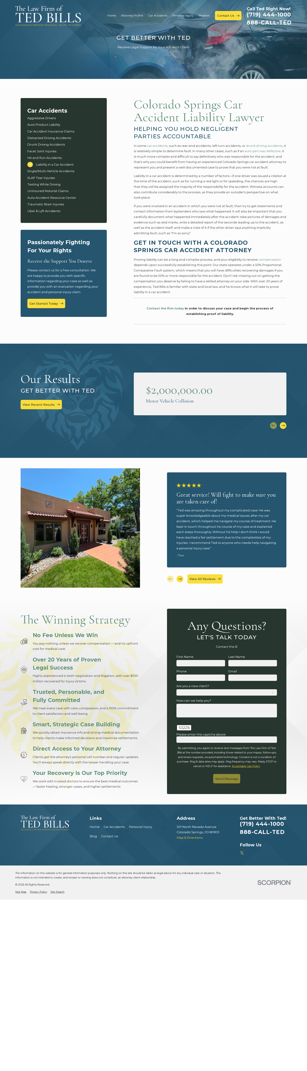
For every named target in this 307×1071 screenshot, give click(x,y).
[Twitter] (242, 853)
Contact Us (109, 836)
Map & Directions (190, 837)
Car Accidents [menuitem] (157, 15)
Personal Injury (140, 827)
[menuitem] (63, 118)
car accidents (157, 146)
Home (94, 827)
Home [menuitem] (111, 15)
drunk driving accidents (264, 146)
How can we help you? (193, 700)
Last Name (236, 657)
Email (232, 671)
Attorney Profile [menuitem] (132, 15)
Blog (93, 836)
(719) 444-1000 (269, 14)
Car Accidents (114, 827)
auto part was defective (263, 151)
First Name (184, 657)
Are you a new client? (192, 686)
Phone (181, 671)
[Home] (48, 15)
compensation (269, 259)
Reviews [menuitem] (204, 15)
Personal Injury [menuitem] (182, 15)
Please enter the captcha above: (201, 734)
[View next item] (283, 425)
